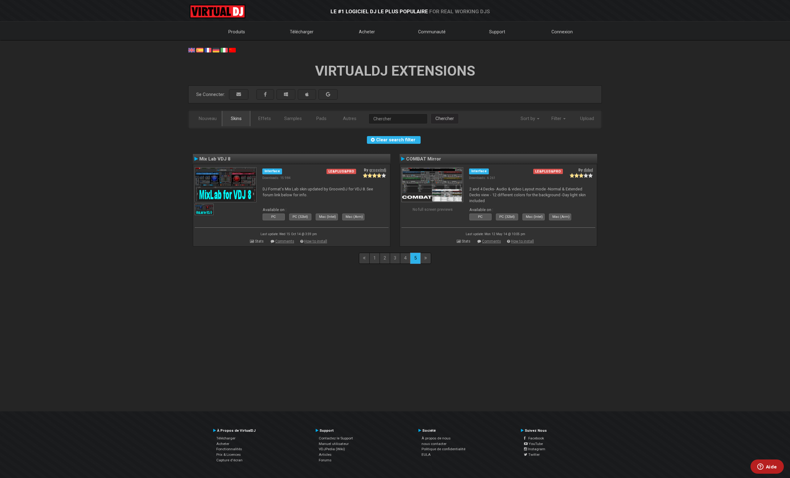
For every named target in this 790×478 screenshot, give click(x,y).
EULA (426, 454)
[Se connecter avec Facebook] (265, 94)
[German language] (216, 49)
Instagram (536, 449)
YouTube (535, 444)
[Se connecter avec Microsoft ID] (285, 94)
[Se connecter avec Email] (238, 94)
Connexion (562, 31)
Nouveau (208, 118)
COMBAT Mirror (423, 159)
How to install (315, 241)
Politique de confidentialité (443, 449)
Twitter (533, 454)
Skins (236, 118)
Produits (236, 31)
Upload (587, 118)
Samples (293, 118)
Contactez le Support (336, 438)
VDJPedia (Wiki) (332, 449)
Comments (284, 241)
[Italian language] (224, 49)
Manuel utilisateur (334, 444)
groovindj (377, 170)
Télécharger (302, 31)
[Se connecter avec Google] (328, 94)
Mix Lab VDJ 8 (215, 159)
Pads (321, 118)
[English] (191, 49)
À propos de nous (436, 438)
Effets (264, 118)
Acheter (367, 31)
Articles (325, 454)
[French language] (208, 49)
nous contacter (434, 444)
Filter (557, 118)
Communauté (432, 31)
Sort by (528, 118)
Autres (349, 118)
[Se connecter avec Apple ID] (307, 94)
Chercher (444, 118)
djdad (588, 170)
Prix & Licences (228, 454)
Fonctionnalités (229, 449)
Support (497, 31)
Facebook (535, 438)
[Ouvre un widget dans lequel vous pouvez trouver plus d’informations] (767, 467)
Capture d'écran (229, 460)
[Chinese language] (232, 49)
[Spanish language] (199, 49)
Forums (325, 460)
